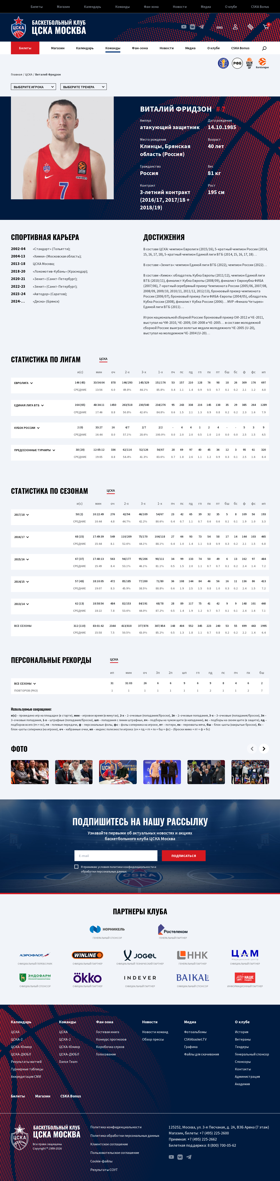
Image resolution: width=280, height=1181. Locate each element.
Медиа (206, 6)
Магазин (63, 6)
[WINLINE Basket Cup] (249, 63)
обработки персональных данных (103, 871)
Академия (242, 1084)
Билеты (37, 6)
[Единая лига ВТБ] (223, 63)
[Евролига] (262, 63)
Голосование (106, 1054)
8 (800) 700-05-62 (222, 1145)
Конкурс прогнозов (111, 1039)
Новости (180, 6)
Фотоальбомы (195, 1032)
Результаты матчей (26, 1061)
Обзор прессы (153, 1039)
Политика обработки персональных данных (124, 1135)
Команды (122, 6)
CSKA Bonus (260, 6)
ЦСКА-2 (17, 1039)
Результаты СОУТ (104, 1169)
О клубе (231, 6)
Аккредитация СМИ (26, 1076)
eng (220, 27)
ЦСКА (28, 74)
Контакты (243, 1069)
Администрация (247, 1076)
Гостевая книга (107, 1032)
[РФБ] (237, 63)
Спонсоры (243, 1061)
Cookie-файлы (101, 1161)
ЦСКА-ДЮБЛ (21, 1054)
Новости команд (155, 1032)
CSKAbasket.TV (195, 1039)
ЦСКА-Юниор (21, 1046)
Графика (191, 1046)
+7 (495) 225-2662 (202, 1139)
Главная (16, 74)
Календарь (92, 6)
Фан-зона (151, 6)
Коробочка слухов (110, 1046)
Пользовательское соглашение (114, 1152)
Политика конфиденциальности (116, 1127)
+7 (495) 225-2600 (214, 1132)
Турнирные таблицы (27, 1069)
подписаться (184, 855)
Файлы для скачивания (201, 1054)
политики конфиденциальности (132, 867)
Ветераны (243, 1039)
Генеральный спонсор (252, 1054)
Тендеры (242, 1046)
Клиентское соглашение (109, 1144)
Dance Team (68, 1061)
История (241, 1032)
